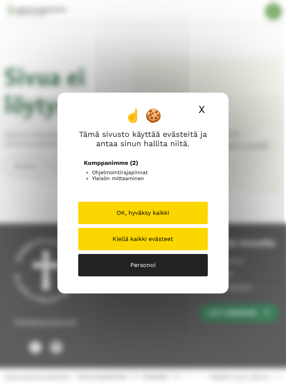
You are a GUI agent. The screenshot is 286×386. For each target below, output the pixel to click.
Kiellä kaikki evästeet (142, 238)
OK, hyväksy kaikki (143, 212)
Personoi (143, 265)
